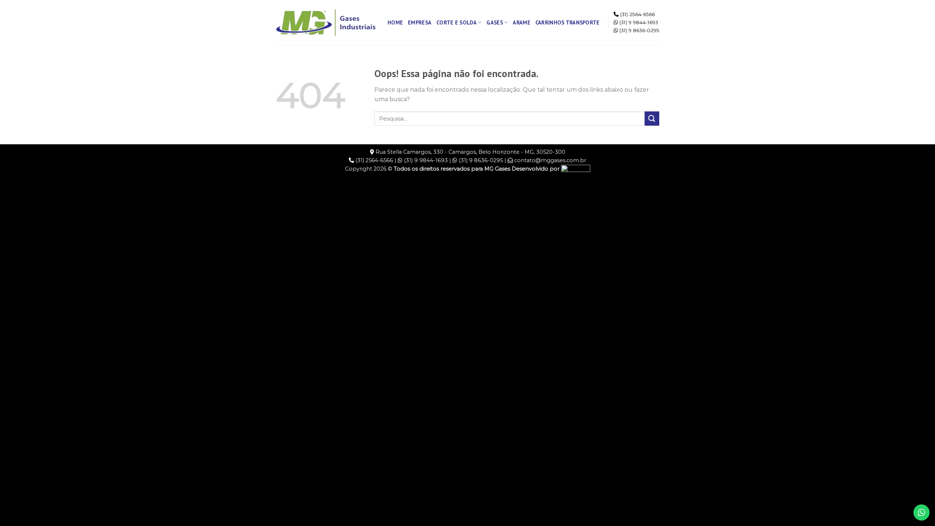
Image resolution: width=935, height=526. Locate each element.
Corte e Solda (456, 22)
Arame (521, 22)
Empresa (419, 22)
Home (395, 22)
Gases (494, 22)
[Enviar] (652, 118)
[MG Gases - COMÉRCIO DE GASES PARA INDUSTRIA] (326, 23)
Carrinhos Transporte (567, 22)
